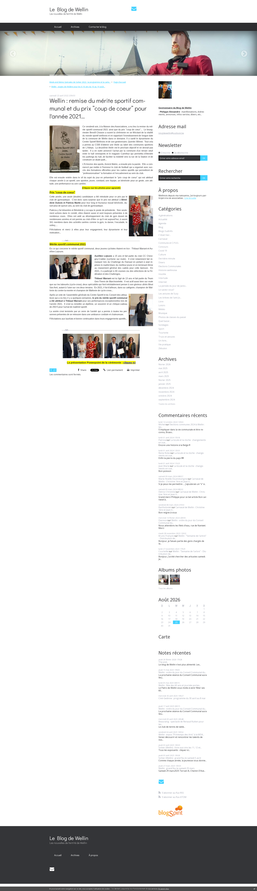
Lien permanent (114, 370)
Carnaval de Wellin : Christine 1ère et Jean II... (180, 480)
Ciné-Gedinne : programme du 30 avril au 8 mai (181, 698)
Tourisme (163, 332)
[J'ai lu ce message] (254, 889)
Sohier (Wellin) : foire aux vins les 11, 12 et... (180, 747)
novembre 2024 (166, 392)
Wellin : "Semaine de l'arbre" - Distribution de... (182, 537)
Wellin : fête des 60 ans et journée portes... (179, 685)
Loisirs (161, 305)
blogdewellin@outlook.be (171, 133)
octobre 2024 (165, 396)
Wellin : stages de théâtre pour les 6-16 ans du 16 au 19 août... (78, 86)
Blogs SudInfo (165, 231)
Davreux (162, 520)
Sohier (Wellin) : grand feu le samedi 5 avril (179, 758)
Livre (160, 301)
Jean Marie (163, 466)
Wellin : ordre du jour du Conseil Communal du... (180, 521)
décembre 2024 (166, 388)
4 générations (165, 215)
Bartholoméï (164, 507)
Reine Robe (164, 453)
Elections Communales (169, 266)
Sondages (163, 325)
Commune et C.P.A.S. (168, 243)
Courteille (163, 551)
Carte (164, 637)
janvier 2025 (164, 384)
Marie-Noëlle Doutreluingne (172, 478)
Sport (161, 329)
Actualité (162, 219)
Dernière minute (166, 258)
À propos (93, 855)
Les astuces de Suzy (168, 293)
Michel (161, 424)
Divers (161, 262)
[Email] (134, 8)
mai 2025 (162, 368)
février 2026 (164, 364)
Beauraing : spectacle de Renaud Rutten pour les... (181, 723)
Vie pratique (164, 344)
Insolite (162, 274)
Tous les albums (165, 588)
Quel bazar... (164, 321)
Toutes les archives (166, 404)
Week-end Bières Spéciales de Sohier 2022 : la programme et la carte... (79, 82)
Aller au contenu (9, 2)
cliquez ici (129, 362)
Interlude (163, 278)
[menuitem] (58, 27)
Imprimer (135, 370)
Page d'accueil (120, 82)
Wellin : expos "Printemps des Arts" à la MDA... (181, 734)
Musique (162, 313)
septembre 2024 (166, 399)
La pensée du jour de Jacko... (172, 286)
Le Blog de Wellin (69, 9)
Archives (75, 26)
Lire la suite (190, 198)
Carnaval (162, 239)
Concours (163, 247)
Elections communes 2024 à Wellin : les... (181, 426)
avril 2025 (163, 372)
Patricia (162, 440)
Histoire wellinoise (167, 270)
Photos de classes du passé (172, 317)
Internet (162, 282)
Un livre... (162, 340)
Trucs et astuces (166, 336)
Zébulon (162, 348)
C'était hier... (164, 235)
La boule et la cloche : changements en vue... (182, 441)
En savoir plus (163, 889)
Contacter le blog (97, 26)
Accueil (57, 26)
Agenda (162, 223)
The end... (163, 662)
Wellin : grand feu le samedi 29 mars (176, 768)
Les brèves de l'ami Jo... (169, 297)
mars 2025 (163, 376)
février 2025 (164, 380)
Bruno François (166, 535)
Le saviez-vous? (166, 290)
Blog (160, 227)
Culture (162, 254)
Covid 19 (162, 250)
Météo (161, 309)
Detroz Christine (166, 491)
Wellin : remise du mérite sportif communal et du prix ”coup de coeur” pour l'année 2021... (98, 108)
